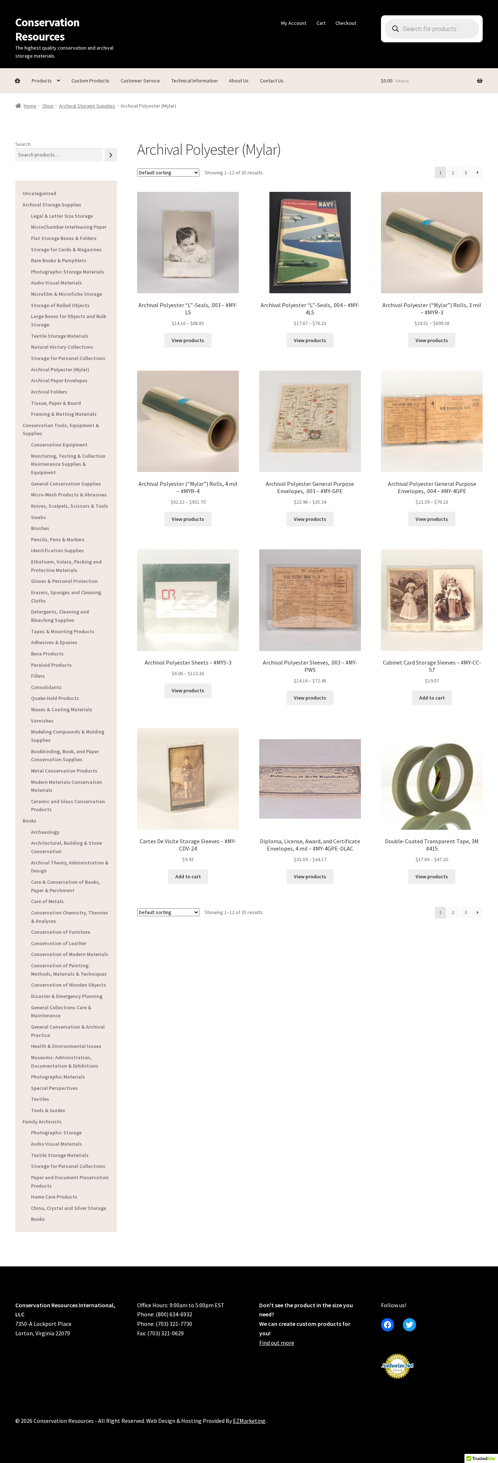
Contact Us (272, 80)
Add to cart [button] (432, 697)
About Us (239, 80)
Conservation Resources (47, 29)
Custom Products (90, 80)
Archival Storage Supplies (87, 105)
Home (30, 105)
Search (23, 144)
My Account (293, 23)
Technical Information (194, 80)
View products (188, 340)
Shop (48, 105)
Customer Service (140, 80)
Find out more (276, 1342)
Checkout (345, 23)
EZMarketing (249, 1420)
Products (42, 80)
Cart (321, 23)
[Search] (111, 155)
